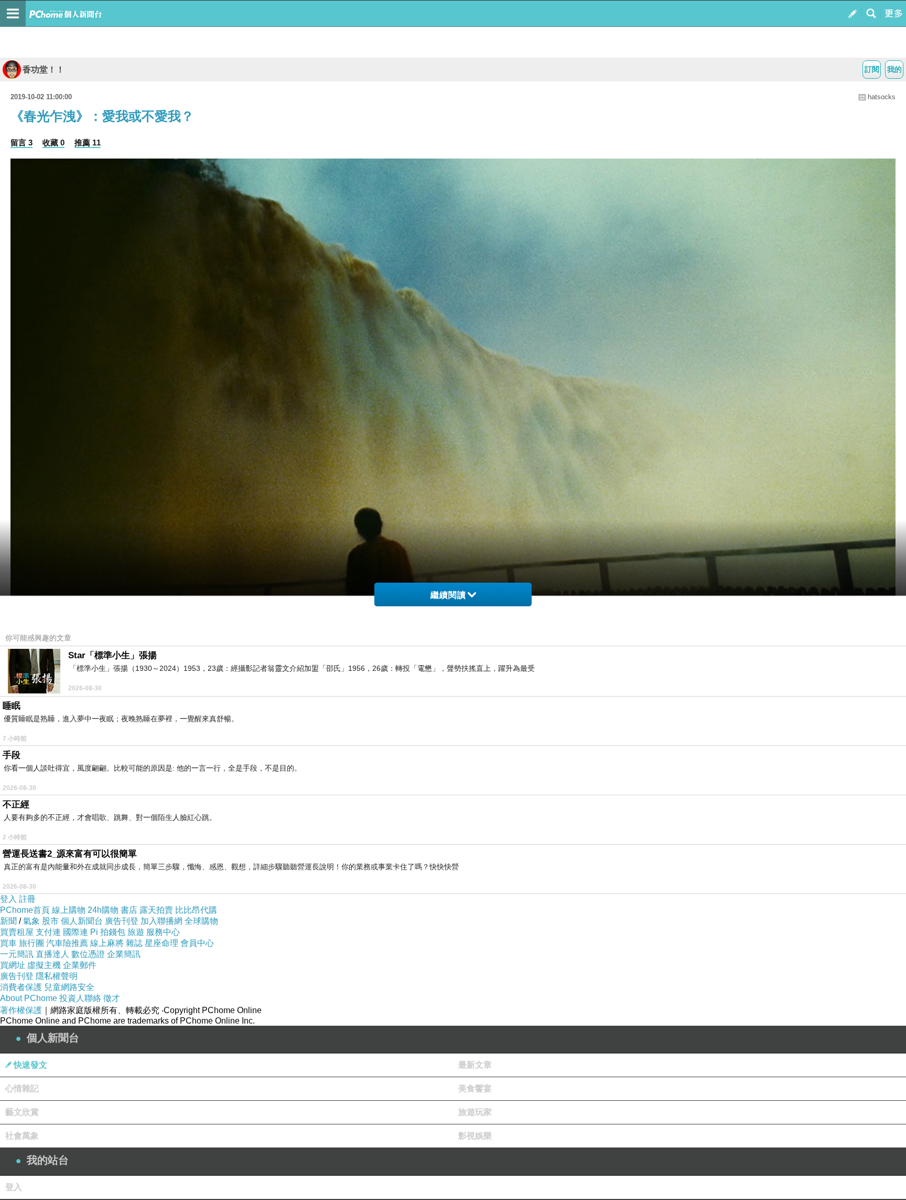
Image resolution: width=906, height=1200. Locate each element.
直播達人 (52, 954)
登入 (8, 898)
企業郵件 (79, 965)
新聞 (8, 921)
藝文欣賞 (22, 1112)
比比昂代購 (196, 910)
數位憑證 (88, 954)
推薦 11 (87, 142)
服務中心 (163, 932)
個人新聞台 (82, 921)
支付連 (48, 932)
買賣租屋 (17, 932)
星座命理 (161, 943)
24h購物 (103, 910)
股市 (50, 921)
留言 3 (21, 142)
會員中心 (197, 943)
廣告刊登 (121, 921)
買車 (8, 943)
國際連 (75, 932)
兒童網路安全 (69, 987)
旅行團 (31, 943)
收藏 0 (53, 142)
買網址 (12, 965)
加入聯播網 (161, 921)
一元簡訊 (17, 954)
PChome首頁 (25, 910)
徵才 (111, 998)
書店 (129, 910)
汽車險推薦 (67, 943)
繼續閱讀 (448, 595)
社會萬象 (22, 1135)
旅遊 (135, 932)
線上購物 (68, 910)
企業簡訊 (124, 954)
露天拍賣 (156, 910)
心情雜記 (22, 1088)
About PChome (28, 998)
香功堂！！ (43, 69)
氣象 (31, 921)
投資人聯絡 (80, 998)
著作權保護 (21, 1010)
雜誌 (134, 943)
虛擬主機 (44, 965)
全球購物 (201, 921)
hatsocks (882, 97)
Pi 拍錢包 (107, 932)
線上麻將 (107, 943)
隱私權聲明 (57, 976)
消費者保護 (21, 987)
